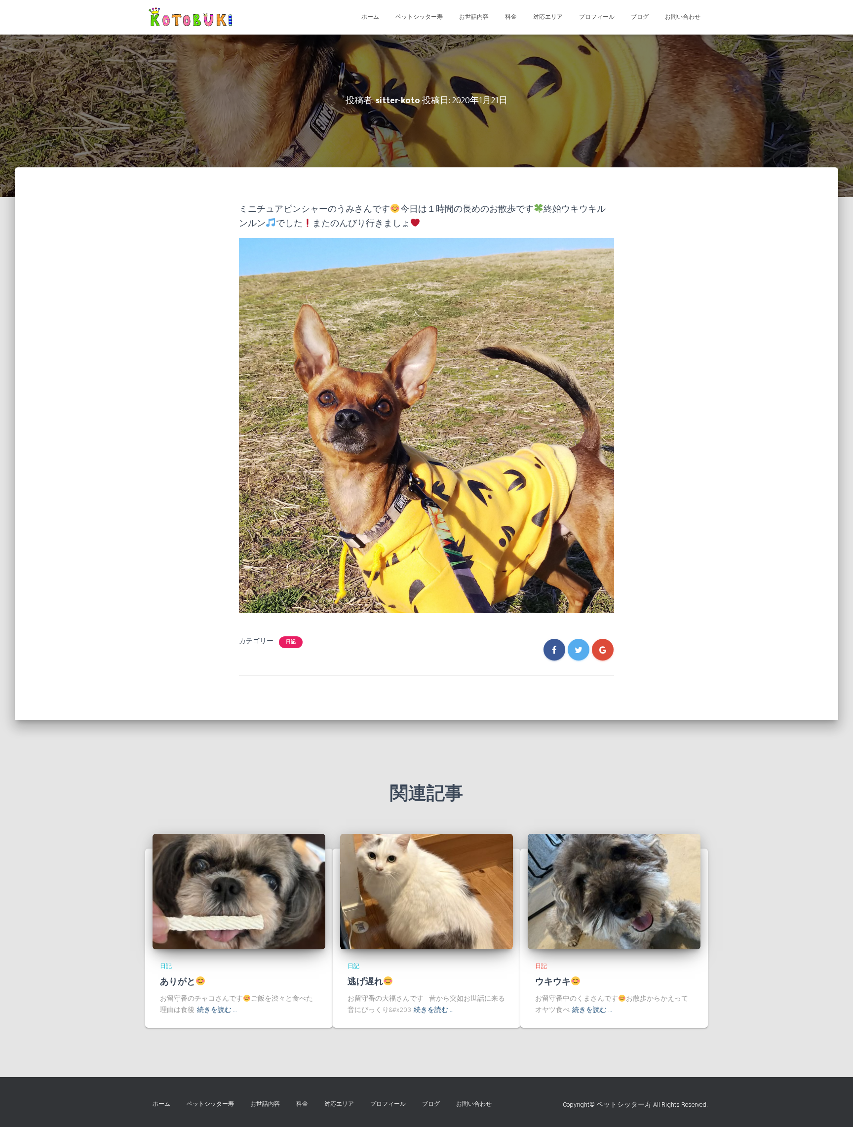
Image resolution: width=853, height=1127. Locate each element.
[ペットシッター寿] (192, 17)
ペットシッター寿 (419, 17)
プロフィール (597, 17)
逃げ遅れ (365, 981)
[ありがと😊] (239, 891)
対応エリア (548, 17)
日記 (291, 642)
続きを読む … (217, 1010)
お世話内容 (474, 17)
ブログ (640, 17)
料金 (511, 17)
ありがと (177, 981)
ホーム (370, 17)
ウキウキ (553, 981)
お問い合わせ (682, 17)
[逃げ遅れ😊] (426, 891)
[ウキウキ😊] (614, 891)
